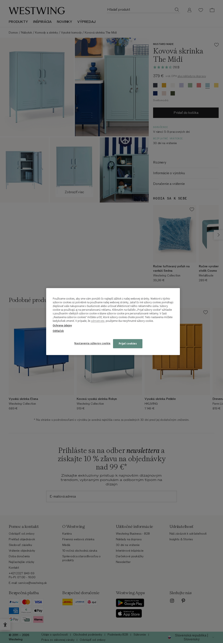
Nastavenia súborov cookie (92, 343)
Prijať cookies (128, 343)
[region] (113, 321)
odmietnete (97, 320)
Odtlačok (58, 331)
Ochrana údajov (62, 325)
